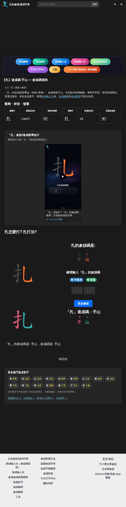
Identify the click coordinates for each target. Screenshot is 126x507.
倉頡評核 (48, 473)
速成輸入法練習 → (45, 398)
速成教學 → (61, 398)
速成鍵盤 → (29, 398)
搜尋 (95, 4)
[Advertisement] (63, 32)
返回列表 (63, 358)
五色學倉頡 (108, 468)
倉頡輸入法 (61, 61)
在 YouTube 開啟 (54, 219)
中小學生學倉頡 (108, 464)
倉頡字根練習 (48, 468)
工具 (54, 69)
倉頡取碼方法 (48, 458)
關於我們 (48, 483)
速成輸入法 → (14, 398)
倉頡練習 (23, 61)
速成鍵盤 (64, 96)
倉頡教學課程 (100, 61)
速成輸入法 (80, 61)
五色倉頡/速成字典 (18, 458)
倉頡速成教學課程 (18, 477)
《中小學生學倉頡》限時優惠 (82, 69)
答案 (93, 279)
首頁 (7, 87)
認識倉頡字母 (48, 463)
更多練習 (83, 303)
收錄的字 (18, 482)
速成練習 (40, 61)
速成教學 (76, 96)
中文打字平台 (38, 69)
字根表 (78, 279)
